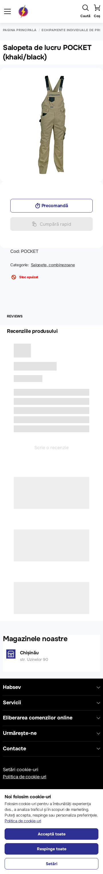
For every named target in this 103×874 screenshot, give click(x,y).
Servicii (12, 703)
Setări (52, 863)
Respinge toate (51, 848)
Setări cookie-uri (20, 770)
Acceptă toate (52, 834)
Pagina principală (19, 30)
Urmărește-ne (20, 733)
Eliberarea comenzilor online (37, 718)
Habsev (12, 687)
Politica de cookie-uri (24, 777)
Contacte (14, 749)
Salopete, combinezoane (53, 264)
